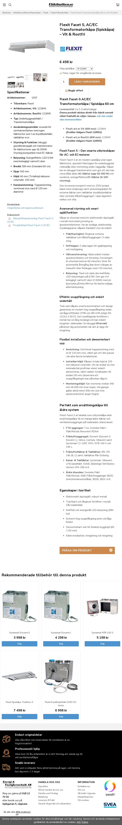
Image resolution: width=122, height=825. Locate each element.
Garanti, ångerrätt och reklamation (54, 803)
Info (79, 822)
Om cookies (83, 800)
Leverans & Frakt (46, 800)
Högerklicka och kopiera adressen (25, 208)
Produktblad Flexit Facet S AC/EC (31, 225)
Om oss (81, 789)
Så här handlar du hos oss (50, 789)
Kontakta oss (84, 786)
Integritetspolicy (85, 796)
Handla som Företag (48, 793)
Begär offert (75, 90)
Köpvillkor (43, 786)
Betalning (43, 796)
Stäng (84, 822)
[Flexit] (71, 49)
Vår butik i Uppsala (86, 793)
